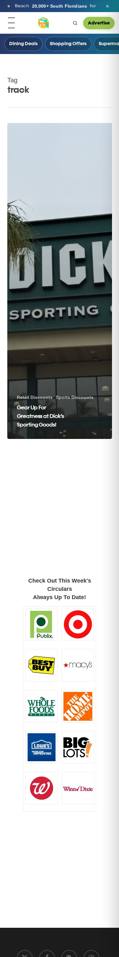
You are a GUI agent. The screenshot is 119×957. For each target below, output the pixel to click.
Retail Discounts (35, 397)
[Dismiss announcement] (107, 6)
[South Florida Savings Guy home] (43, 23)
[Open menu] (11, 23)
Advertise (99, 23)
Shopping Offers (68, 44)
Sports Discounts (75, 397)
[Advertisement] (47, 481)
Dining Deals (23, 44)
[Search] (75, 23)
